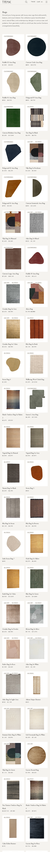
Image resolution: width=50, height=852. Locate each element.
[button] (26, 2)
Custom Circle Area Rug (34, 62)
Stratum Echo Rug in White (11, 735)
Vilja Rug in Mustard (9, 239)
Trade (33, 1)
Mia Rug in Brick (31, 344)
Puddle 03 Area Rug (32, 274)
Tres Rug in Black (32, 133)
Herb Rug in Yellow (32, 559)
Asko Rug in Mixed (32, 239)
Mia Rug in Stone (8, 523)
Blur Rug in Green (32, 594)
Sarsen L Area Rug (32, 415)
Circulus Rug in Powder (10, 629)
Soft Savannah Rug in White (35, 735)
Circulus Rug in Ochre (10, 344)
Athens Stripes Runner (33, 700)
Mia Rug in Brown (32, 523)
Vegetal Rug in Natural (10, 453)
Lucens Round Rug (32, 770)
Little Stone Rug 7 (8, 559)
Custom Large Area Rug (10, 274)
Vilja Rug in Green (8, 770)
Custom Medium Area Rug (11, 133)
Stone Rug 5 (30, 488)
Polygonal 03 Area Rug (33, 98)
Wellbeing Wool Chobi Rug (35, 379)
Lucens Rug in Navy (33, 844)
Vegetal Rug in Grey (32, 453)
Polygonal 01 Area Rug (10, 203)
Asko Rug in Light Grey (10, 700)
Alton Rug (29, 309)
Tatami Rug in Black (9, 488)
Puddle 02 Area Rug (9, 62)
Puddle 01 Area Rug (9, 98)
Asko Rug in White (32, 664)
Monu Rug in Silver (32, 629)
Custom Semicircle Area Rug (35, 203)
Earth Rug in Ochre (9, 594)
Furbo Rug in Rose (8, 664)
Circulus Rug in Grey (9, 309)
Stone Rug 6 (6, 379)
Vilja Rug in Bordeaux (33, 168)
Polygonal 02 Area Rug (10, 168)
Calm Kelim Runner (9, 844)
